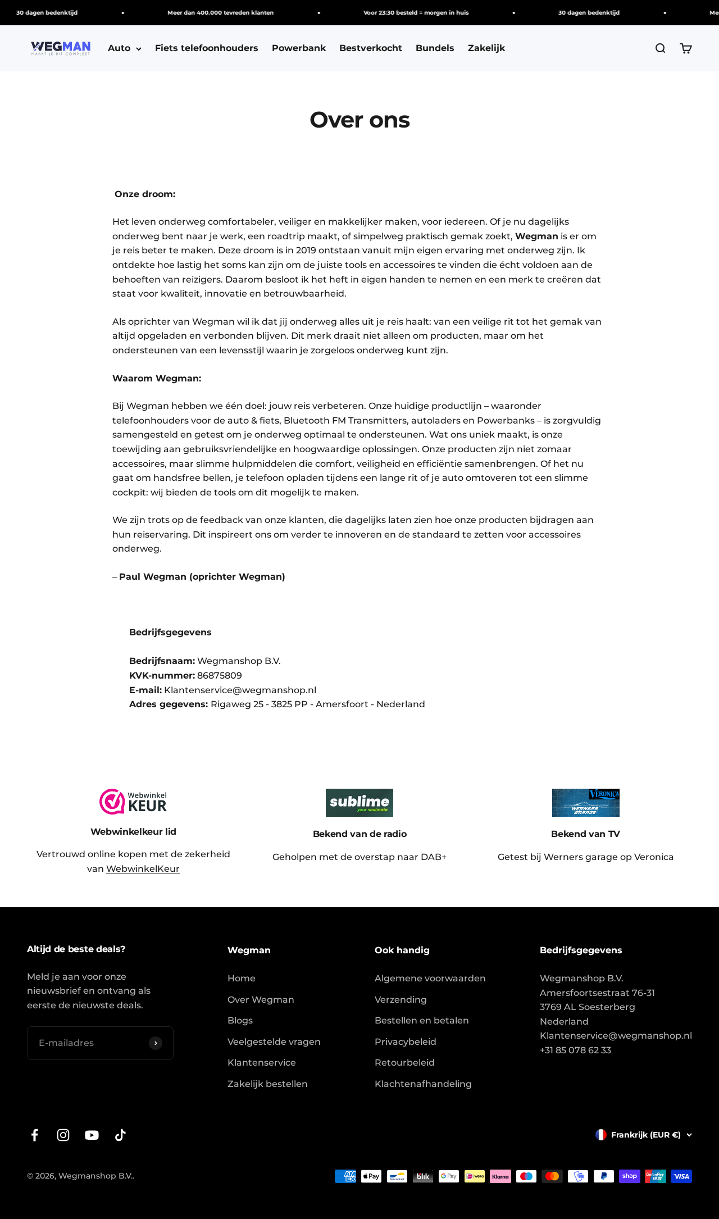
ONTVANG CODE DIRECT (458, 672)
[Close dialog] (543, 512)
